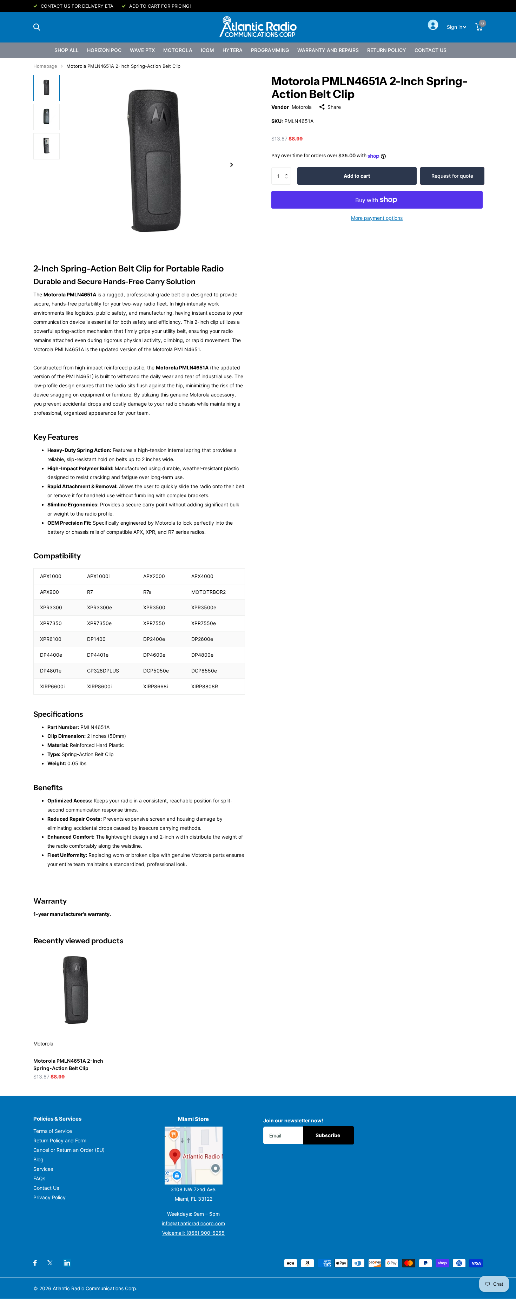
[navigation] (46, 88)
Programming (270, 50)
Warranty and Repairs (328, 50)
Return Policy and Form (59, 1140)
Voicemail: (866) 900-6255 (193, 1233)
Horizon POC (104, 50)
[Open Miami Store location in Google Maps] (193, 1156)
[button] (288, 170)
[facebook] (35, 1263)
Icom (207, 50)
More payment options (377, 218)
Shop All (66, 50)
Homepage (45, 66)
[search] (36, 27)
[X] (50, 1262)
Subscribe (328, 1135)
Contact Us (430, 50)
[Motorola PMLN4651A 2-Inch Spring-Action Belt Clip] (76, 992)
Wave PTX (142, 50)
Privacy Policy (49, 1197)
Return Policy (386, 50)
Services (43, 1169)
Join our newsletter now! (293, 1120)
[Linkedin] (67, 1263)
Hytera (233, 50)
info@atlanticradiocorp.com (193, 1223)
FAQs (39, 1178)
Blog (38, 1159)
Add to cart (357, 176)
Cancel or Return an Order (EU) (69, 1150)
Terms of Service (52, 1131)
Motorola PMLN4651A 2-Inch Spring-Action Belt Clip (68, 1064)
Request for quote (452, 176)
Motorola (177, 50)
